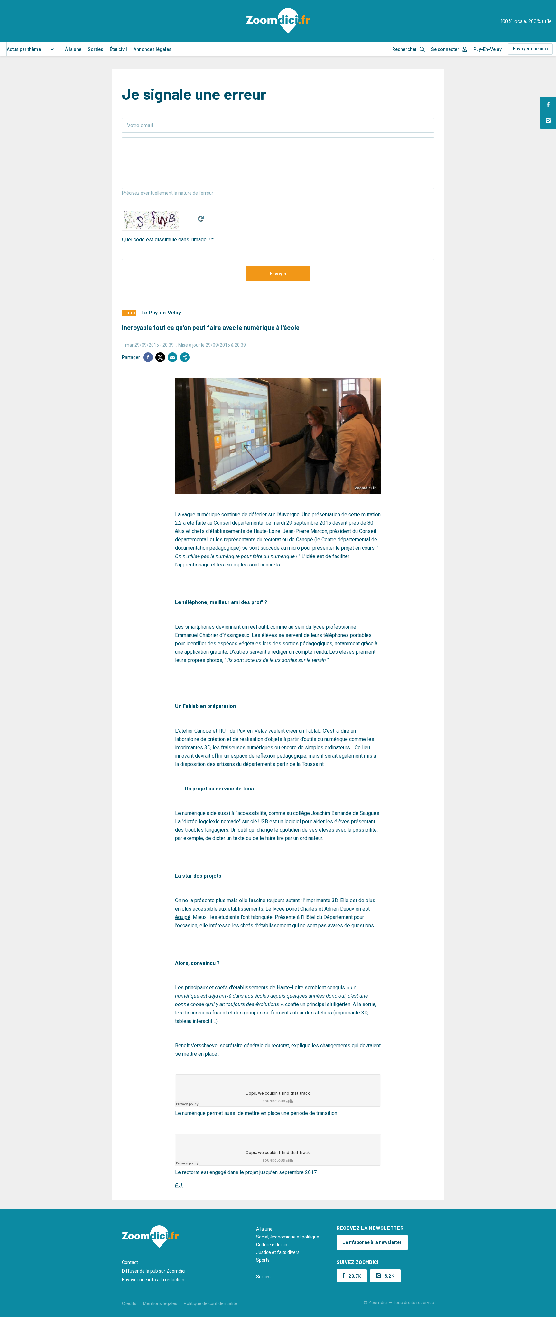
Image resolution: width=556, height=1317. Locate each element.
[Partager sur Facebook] (148, 357)
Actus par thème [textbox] (24, 49)
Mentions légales (160, 1303)
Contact (130, 1262)
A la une (264, 1229)
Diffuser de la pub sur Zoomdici (153, 1271)
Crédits (129, 1303)
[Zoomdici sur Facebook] (548, 105)
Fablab (312, 731)
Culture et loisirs (272, 1244)
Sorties (95, 49)
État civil (118, 49)
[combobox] (30, 49)
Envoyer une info (530, 48)
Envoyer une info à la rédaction (153, 1279)
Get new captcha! (201, 219)
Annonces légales (152, 49)
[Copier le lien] (185, 357)
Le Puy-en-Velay (161, 313)
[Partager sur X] (160, 357)
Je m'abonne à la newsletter (372, 1242)
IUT (224, 731)
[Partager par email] (172, 357)
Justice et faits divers (278, 1252)
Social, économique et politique (287, 1236)
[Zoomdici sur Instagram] (548, 121)
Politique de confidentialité (210, 1303)
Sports (263, 1260)
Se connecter (445, 49)
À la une (73, 49)
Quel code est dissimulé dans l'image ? (166, 240)
